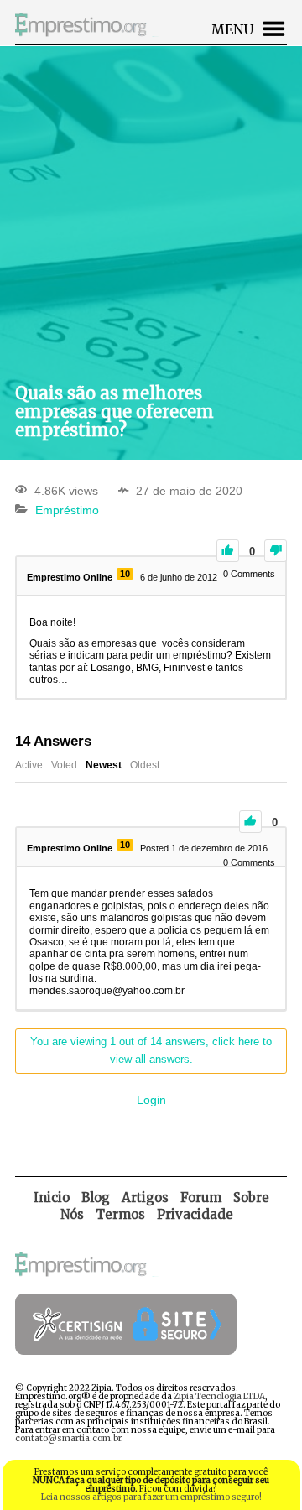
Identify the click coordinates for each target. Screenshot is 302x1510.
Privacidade (195, 1214)
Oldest (144, 765)
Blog (95, 1197)
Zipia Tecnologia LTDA (219, 1396)
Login (151, 1099)
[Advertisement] (151, 214)
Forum (200, 1197)
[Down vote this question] (275, 550)
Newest (104, 765)
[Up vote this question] (227, 550)
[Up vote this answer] (250, 821)
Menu (232, 29)
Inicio (52, 1197)
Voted (64, 765)
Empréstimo (67, 510)
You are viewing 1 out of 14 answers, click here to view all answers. (151, 1050)
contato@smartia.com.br (68, 1438)
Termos (120, 1214)
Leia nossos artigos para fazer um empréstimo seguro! (151, 1497)
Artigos (145, 1197)
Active (29, 765)
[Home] (88, 39)
